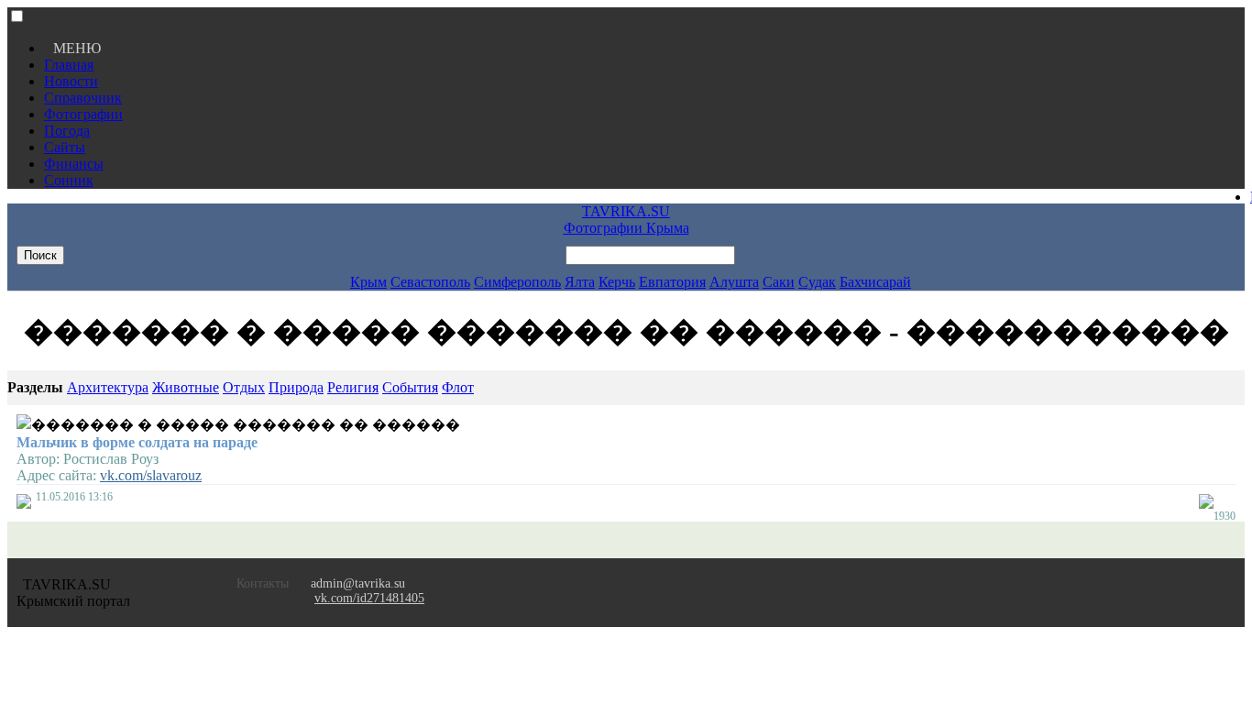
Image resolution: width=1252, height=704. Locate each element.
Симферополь (517, 282)
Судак (817, 282)
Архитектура (107, 387)
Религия (353, 387)
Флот (458, 387)
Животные (185, 387)
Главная (68, 64)
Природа (296, 387)
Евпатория (672, 282)
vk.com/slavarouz (151, 475)
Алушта (734, 282)
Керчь (617, 282)
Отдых (244, 387)
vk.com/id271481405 (369, 598)
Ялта (580, 282)
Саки (779, 282)
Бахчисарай (875, 282)
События (410, 387)
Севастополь (430, 282)
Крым (368, 282)
